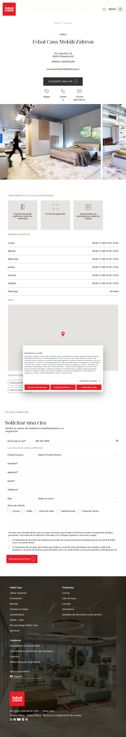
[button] (63, 334)
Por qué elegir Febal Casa (24, 625)
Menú (112, 9)
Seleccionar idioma (105, 9)
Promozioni (16, 598)
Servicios (15, 630)
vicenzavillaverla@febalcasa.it (63, 69)
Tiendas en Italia (19, 609)
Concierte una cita (60, 81)
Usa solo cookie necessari (37, 387)
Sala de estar (69, 598)
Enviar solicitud (19, 559)
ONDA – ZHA (16, 620)
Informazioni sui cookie (88, 381)
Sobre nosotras (18, 593)
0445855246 (68, 61)
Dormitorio (68, 609)
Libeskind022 (17, 614)
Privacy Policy (17, 715)
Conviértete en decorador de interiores (31, 651)
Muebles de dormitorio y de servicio (82, 614)
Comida (66, 603)
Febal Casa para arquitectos (25, 661)
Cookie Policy (34, 715)
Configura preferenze (62, 387)
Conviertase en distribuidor (25, 645)
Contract (14, 656)
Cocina (66, 593)
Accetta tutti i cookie (89, 387)
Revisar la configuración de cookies (62, 715)
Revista (14, 603)
